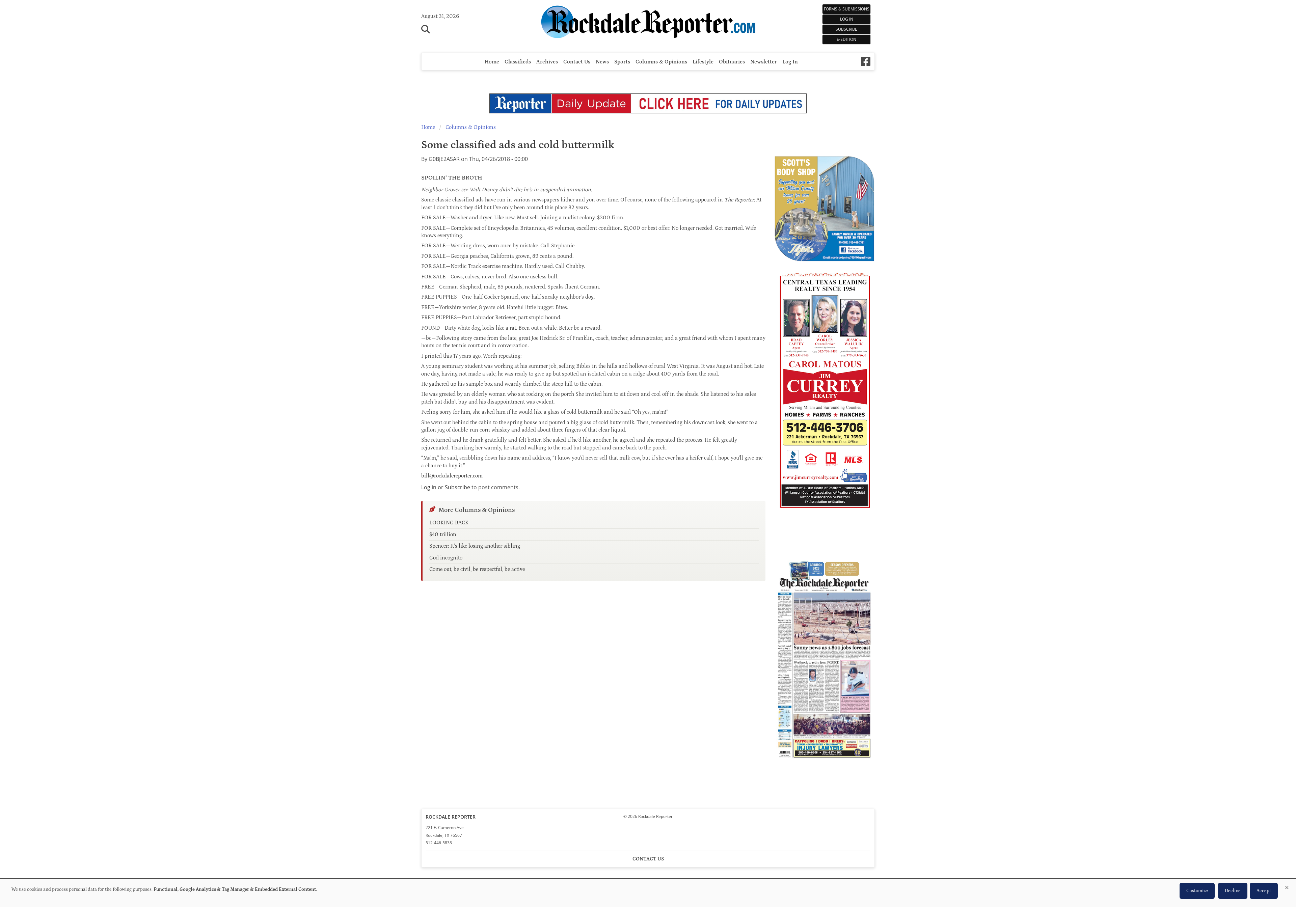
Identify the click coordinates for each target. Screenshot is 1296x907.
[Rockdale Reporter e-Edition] (824, 760)
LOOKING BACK (448, 523)
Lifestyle (703, 62)
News (602, 62)
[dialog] (648, 893)
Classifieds (518, 62)
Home (492, 62)
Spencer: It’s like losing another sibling (474, 546)
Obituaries (732, 62)
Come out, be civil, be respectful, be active (477, 569)
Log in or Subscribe (445, 487)
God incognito (445, 558)
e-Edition (846, 39)
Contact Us (576, 62)
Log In (846, 19)
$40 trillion (442, 534)
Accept (1264, 891)
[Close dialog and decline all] (1287, 886)
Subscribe (846, 29)
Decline (1233, 891)
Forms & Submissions (846, 9)
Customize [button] (1197, 891)
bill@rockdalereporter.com (452, 476)
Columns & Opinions (661, 62)
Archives (547, 62)
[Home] (648, 23)
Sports (622, 62)
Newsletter (763, 62)
